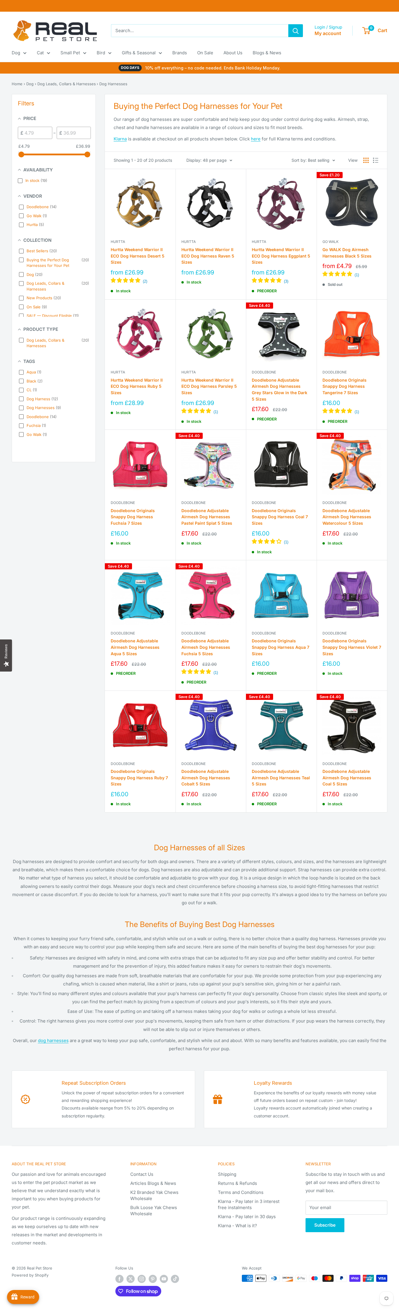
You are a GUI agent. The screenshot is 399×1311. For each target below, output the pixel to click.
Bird (101, 52)
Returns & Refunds (237, 1183)
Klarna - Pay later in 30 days (247, 1216)
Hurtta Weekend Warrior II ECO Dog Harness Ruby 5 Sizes (137, 386)
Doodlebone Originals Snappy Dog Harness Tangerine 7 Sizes (344, 386)
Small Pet (70, 52)
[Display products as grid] (366, 160)
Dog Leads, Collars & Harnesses (66, 83)
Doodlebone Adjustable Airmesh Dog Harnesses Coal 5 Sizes (346, 777)
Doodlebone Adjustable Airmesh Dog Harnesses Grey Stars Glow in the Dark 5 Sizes (279, 389)
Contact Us (141, 1174)
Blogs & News (267, 52)
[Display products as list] (375, 160)
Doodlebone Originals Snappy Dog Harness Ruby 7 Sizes (139, 777)
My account (328, 33)
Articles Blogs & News (153, 1183)
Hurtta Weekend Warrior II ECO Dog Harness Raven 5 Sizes (207, 256)
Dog (16, 52)
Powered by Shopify (30, 1275)
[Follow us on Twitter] (130, 1279)
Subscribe (325, 1225)
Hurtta (118, 241)
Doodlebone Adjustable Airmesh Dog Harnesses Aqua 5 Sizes (135, 647)
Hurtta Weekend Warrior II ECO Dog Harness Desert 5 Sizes (137, 256)
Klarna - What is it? (237, 1225)
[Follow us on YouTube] (164, 1279)
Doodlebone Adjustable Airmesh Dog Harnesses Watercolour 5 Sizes (346, 517)
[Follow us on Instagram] (142, 1279)
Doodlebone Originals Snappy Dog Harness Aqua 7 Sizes (280, 647)
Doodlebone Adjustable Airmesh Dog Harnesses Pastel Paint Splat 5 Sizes (206, 517)
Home (17, 83)
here (256, 139)
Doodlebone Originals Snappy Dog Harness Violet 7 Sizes (351, 647)
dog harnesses (53, 1040)
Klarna (120, 139)
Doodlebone (264, 372)
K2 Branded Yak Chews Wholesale (154, 1195)
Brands (179, 52)
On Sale (205, 52)
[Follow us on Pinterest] (153, 1279)
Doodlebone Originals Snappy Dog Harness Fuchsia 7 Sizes (133, 517)
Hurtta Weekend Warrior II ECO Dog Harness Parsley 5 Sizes (209, 386)
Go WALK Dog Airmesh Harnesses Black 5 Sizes (347, 252)
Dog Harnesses (113, 83)
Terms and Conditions (240, 1192)
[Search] (295, 30)
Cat (40, 52)
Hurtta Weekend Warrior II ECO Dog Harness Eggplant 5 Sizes (281, 256)
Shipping (227, 1174)
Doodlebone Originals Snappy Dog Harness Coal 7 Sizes (280, 517)
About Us (232, 52)
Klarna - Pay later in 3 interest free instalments (249, 1204)
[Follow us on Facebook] (119, 1279)
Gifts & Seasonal (139, 52)
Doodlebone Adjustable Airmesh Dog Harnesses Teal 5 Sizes (281, 777)
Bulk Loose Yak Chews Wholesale (153, 1210)
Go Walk (330, 241)
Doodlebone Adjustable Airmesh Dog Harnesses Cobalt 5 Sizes (205, 777)
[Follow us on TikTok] (175, 1279)
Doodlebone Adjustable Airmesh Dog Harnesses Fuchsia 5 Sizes (205, 647)
